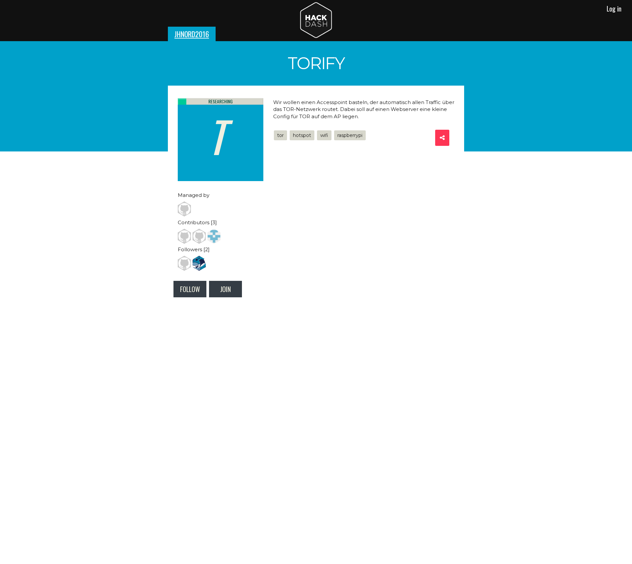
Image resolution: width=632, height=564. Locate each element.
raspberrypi (349, 135)
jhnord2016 (191, 34)
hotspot (302, 135)
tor (280, 135)
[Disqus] (316, 396)
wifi (324, 135)
